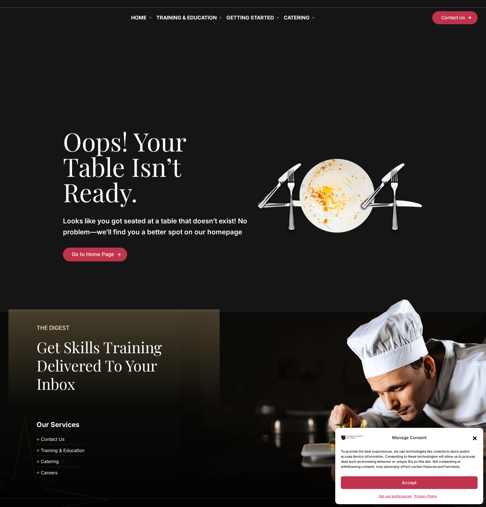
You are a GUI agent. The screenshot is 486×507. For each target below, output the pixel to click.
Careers (49, 472)
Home (139, 18)
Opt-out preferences (395, 496)
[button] (475, 438)
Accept (409, 482)
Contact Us (52, 439)
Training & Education (186, 18)
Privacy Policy (425, 496)
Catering (297, 18)
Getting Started (250, 18)
